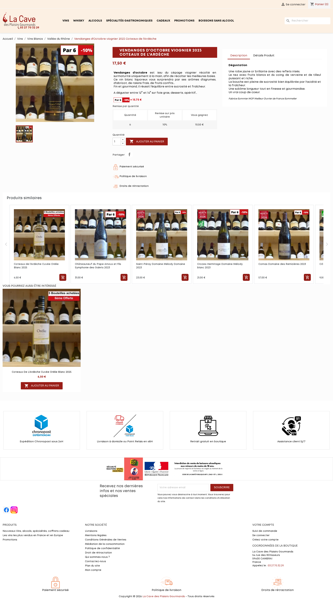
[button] (6, 244)
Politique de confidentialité (102, 548)
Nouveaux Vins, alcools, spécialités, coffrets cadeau (36, 531)
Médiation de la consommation (105, 544)
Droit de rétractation (98, 553)
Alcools (95, 20)
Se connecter (261, 535)
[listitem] (39, 244)
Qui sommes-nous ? (97, 557)
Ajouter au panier (147, 141)
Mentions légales (95, 535)
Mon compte (93, 570)
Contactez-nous (95, 561)
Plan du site (92, 566)
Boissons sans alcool (216, 20)
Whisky (78, 20)
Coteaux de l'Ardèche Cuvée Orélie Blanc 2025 (41, 372)
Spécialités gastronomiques (129, 20)
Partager (129, 154)
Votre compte (263, 525)
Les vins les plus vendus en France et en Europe (33, 535)
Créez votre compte (265, 540)
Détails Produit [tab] (263, 55)
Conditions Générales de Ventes (105, 540)
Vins (65, 20)
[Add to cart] (62, 277)
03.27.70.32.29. (276, 566)
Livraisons (91, 531)
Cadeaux (163, 20)
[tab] (280, 54)
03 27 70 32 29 (29, 27)
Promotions (184, 20)
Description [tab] (238, 55)
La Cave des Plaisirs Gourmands (164, 596)
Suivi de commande (264, 531)
